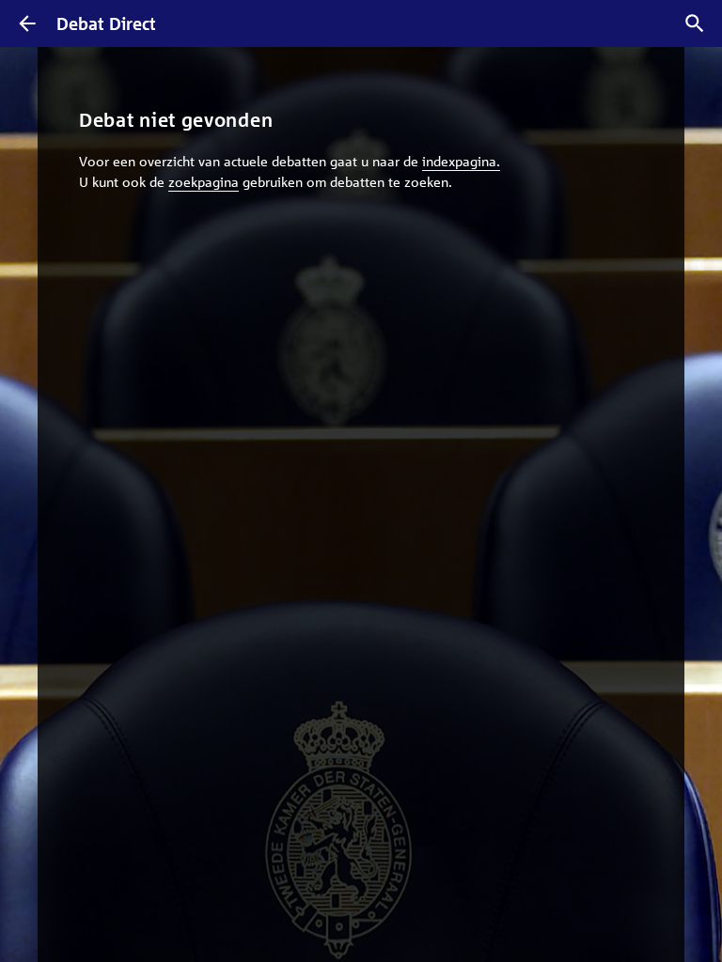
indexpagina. (461, 160)
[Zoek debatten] (695, 23)
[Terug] (27, 23)
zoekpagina (203, 181)
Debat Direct (106, 23)
